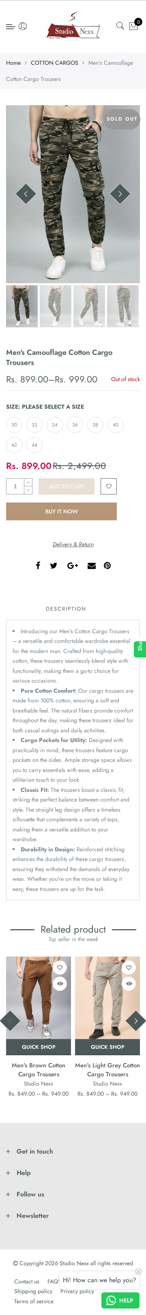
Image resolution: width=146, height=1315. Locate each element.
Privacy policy (77, 1291)
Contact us (26, 1281)
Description (66, 609)
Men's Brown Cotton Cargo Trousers (38, 1069)
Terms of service (34, 1301)
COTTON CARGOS (54, 63)
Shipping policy (33, 1291)
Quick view (60, 984)
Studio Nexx (38, 1084)
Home (13, 63)
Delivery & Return (73, 544)
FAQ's (54, 1281)
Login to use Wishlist (109, 486)
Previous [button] (26, 194)
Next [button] (120, 194)
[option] (73, 194)
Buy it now (61, 511)
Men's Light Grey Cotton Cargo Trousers (107, 1069)
